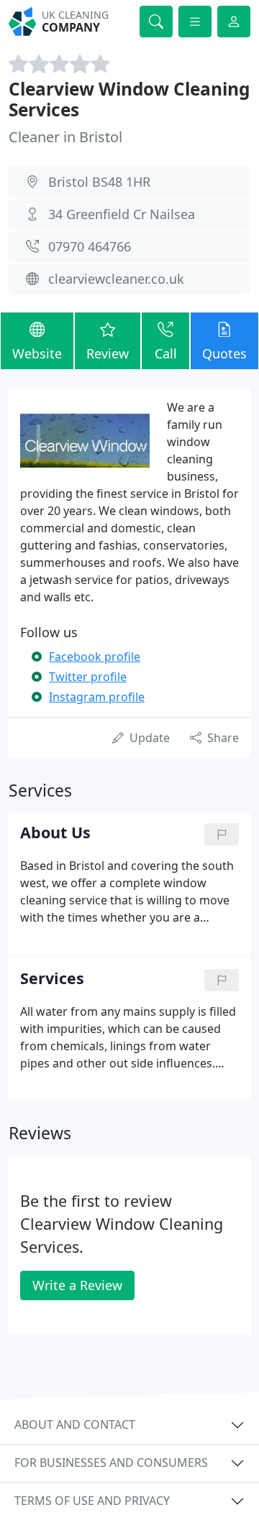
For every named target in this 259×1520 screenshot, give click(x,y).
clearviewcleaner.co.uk (116, 278)
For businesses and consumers (111, 1462)
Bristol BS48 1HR (99, 181)
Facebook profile (94, 656)
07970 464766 (89, 246)
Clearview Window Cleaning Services (129, 99)
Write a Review (77, 1285)
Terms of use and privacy (92, 1501)
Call (166, 353)
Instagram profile (97, 697)
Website (37, 353)
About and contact (74, 1424)
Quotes (224, 353)
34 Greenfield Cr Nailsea (121, 214)
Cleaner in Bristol (65, 137)
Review (107, 353)
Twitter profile (88, 677)
